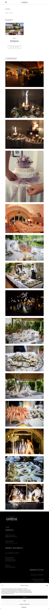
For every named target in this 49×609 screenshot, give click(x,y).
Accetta (24, 597)
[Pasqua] (14, 29)
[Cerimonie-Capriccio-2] (24, 103)
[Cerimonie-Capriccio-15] (24, 358)
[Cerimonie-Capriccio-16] (24, 386)
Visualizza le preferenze (24, 604)
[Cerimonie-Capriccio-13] (24, 303)
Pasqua (14, 41)
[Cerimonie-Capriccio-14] (24, 331)
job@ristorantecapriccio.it (11, 543)
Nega (24, 600)
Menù (14, 38)
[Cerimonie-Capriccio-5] (24, 218)
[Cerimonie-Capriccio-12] (24, 469)
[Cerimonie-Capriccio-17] (24, 414)
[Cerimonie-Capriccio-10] (24, 275)
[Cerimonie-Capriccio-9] (24, 248)
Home (6, 13)
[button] (47, 585)
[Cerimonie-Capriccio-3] (24, 134)
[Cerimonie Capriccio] (24, 74)
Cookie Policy (24, 607)
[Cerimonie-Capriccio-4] (24, 176)
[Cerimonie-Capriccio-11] (24, 497)
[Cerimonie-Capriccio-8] (24, 441)
